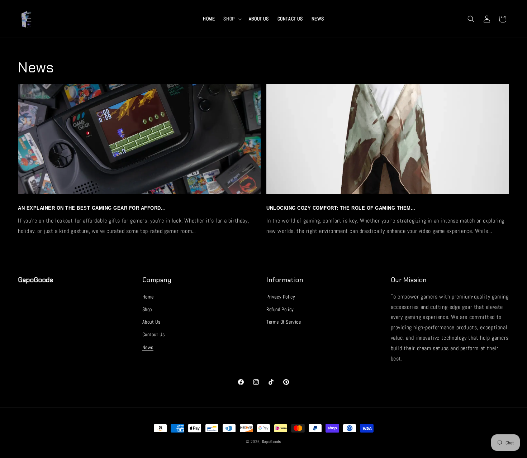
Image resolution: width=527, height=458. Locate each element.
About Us (151, 321)
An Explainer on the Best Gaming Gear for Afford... (92, 208)
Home (148, 296)
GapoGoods (271, 441)
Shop (147, 309)
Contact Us (153, 334)
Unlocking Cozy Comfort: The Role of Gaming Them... (341, 208)
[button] (231, 18)
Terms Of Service (283, 321)
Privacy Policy (280, 296)
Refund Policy (280, 309)
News (147, 347)
